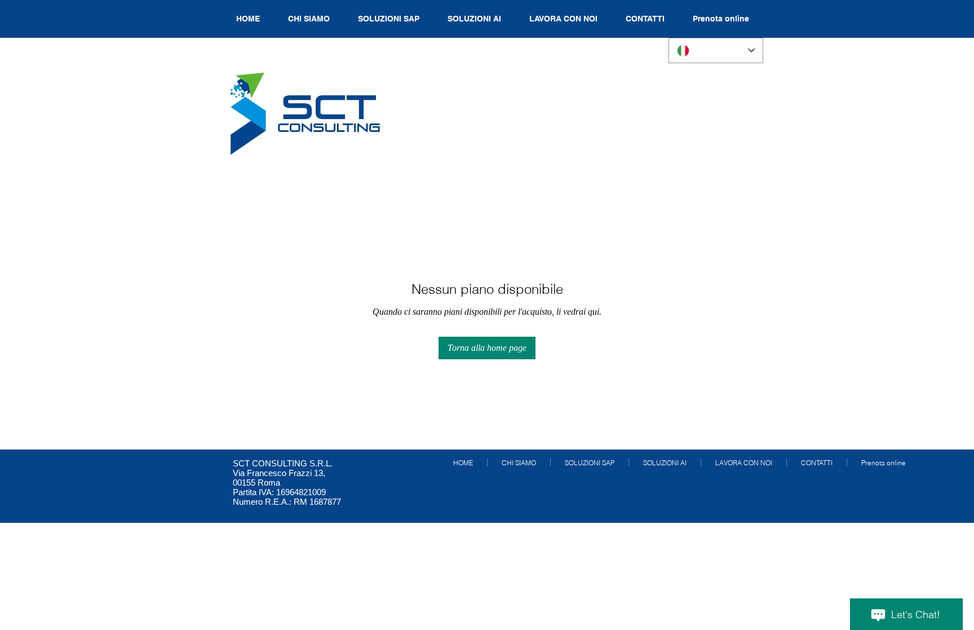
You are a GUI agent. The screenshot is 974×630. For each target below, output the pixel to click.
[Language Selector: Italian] (715, 50)
